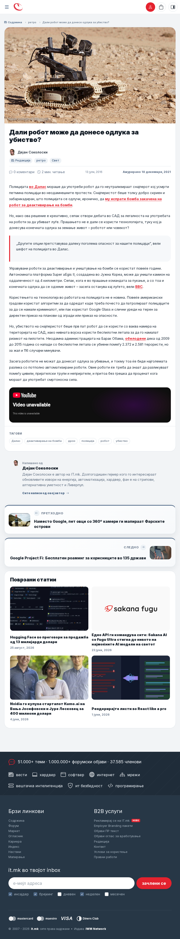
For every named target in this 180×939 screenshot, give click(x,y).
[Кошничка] (161, 7)
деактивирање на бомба (44, 441)
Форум (13, 826)
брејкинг (46, 894)
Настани (14, 852)
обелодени (135, 338)
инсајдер (21, 894)
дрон (71, 441)
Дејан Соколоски (33, 152)
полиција (88, 441)
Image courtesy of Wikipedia (28, 118)
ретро (32, 22)
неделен (93, 894)
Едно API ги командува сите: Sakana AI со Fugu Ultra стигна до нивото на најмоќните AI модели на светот (129, 640)
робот (105, 441)
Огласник (15, 836)
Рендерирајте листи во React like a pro (129, 708)
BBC (138, 286)
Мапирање (16, 857)
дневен (69, 894)
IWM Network (96, 929)
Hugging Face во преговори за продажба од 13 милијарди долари (49, 639)
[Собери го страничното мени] (7, 7)
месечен (117, 894)
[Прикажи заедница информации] (173, 7)
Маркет (14, 831)
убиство (122, 441)
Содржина (15, 22)
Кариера (15, 841)
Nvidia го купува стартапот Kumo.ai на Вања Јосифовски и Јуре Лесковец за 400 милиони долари (47, 709)
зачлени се (154, 883)
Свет (55, 160)
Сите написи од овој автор (43, 493)
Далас (15, 441)
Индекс (13, 846)
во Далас (37, 186)
